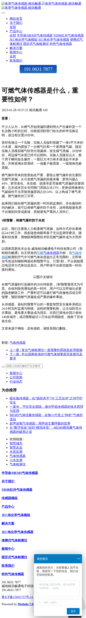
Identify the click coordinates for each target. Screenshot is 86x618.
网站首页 (16, 18)
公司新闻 (16, 377)
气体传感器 (51, 253)
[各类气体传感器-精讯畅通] (43, 6)
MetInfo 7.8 (25, 604)
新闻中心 (16, 373)
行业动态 (16, 381)
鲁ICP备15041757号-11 (17, 597)
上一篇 (46, 350)
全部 (13, 27)
